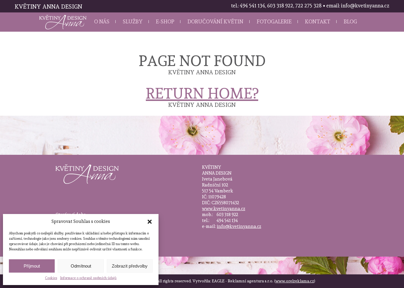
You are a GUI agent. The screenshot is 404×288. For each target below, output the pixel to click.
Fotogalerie (274, 21)
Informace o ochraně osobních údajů (88, 278)
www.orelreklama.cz (294, 281)
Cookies (51, 278)
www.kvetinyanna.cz (223, 208)
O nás (101, 21)
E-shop (165, 21)
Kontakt (317, 21)
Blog (350, 21)
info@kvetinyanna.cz (239, 226)
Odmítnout (81, 265)
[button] (150, 222)
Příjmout (32, 265)
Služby (133, 21)
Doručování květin (215, 21)
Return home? (202, 93)
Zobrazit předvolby (130, 265)
